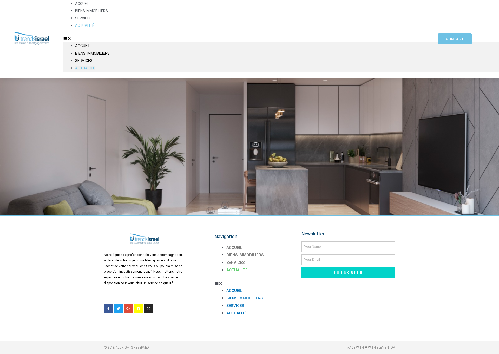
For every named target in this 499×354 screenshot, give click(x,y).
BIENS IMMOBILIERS (91, 11)
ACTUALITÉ (84, 25)
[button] (237, 38)
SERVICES (83, 18)
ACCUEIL (82, 4)
